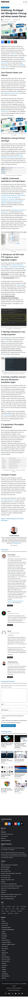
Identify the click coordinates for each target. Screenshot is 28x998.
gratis (6, 908)
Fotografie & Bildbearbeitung (8, 929)
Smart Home (4, 965)
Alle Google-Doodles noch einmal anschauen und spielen (7, 790)
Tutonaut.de (13, 53)
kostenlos (23, 908)
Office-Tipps (3, 890)
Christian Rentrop (6, 19)
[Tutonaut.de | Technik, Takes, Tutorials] (5, 2)
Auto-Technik (5, 925)
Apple (13, 906)
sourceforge (10, 913)
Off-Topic (4, 954)
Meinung (4, 950)
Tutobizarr (4, 971)
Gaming (3, 931)
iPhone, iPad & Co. (6, 940)
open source (13, 911)
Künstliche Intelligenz (6, 942)
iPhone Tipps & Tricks (6, 871)
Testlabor (4, 969)
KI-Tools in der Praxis (5, 875)
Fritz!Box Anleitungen (5, 867)
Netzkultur (3, 881)
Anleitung (8, 906)
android (3, 906)
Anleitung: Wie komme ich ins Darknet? (9, 864)
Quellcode (20, 911)
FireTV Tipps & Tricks (5, 877)
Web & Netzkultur (5, 7)
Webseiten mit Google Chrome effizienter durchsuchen (20, 775)
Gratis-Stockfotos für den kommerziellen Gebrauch (20, 790)
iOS (10, 908)
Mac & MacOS (5, 948)
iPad (13, 908)
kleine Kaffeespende (16, 543)
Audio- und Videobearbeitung (7, 898)
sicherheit (4, 913)
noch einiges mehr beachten (8, 500)
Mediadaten (3, 832)
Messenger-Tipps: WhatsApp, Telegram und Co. (11, 894)
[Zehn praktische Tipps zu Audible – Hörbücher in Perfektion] (7, 738)
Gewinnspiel (4, 935)
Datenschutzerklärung (6, 840)
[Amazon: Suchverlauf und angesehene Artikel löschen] (7, 769)
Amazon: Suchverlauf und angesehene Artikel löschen (7, 775)
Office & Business (6, 957)
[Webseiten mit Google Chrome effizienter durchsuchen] (21, 769)
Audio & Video (5, 923)
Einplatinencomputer (6, 927)
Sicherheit (4, 963)
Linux (3, 911)
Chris (9, 611)
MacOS (7, 911)
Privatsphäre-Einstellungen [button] (14, 990)
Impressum (3, 838)
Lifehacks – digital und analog (8, 944)
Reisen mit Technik (6, 959)
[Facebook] (2, 42)
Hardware (4, 938)
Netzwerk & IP (5, 952)
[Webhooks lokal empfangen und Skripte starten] (7, 754)
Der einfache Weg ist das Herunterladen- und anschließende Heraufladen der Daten (13, 266)
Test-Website (6, 415)
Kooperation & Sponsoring (7, 834)
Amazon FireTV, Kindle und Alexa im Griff (10, 888)
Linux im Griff (4, 946)
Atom (7, 341)
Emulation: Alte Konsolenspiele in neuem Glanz (11, 873)
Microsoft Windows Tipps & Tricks (8, 896)
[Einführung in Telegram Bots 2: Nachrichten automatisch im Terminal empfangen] (21, 738)
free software (23, 906)
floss (18, 906)
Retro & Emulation (6, 961)
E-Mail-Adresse (5, 709)
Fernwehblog (11, 554)
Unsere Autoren (4, 836)
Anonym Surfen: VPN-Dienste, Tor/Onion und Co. (12, 886)
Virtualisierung (5, 973)
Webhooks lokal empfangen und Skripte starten (6, 761)
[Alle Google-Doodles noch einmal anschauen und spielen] (7, 783)
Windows (16, 913)
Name (2, 704)
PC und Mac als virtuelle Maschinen (9, 883)
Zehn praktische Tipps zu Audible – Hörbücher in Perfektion (7, 745)
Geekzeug (3, 892)
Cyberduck (19, 285)
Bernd (9, 631)
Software (4, 967)
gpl (2, 908)
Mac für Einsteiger (5, 869)
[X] (5, 42)
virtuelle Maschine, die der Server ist (11, 93)
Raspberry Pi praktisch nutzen (7, 879)
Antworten (10, 605)
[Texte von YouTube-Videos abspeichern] (21, 754)
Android (3, 921)
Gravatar (6, 715)
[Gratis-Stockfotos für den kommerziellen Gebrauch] (21, 783)
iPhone (17, 908)
